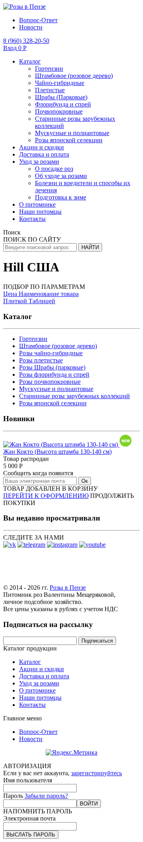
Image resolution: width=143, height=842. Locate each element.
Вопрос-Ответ (38, 20)
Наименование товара (48, 293)
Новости (31, 27)
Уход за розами (39, 161)
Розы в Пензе (68, 587)
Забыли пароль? (46, 795)
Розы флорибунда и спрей (54, 374)
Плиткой (16, 301)
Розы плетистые (41, 360)
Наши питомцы (40, 211)
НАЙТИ (90, 247)
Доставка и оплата (44, 154)
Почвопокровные (59, 111)
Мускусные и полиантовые (72, 133)
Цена (10, 293)
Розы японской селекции (68, 140)
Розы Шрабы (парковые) (52, 367)
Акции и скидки (41, 147)
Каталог (30, 61)
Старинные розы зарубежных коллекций (74, 396)
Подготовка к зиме (60, 197)
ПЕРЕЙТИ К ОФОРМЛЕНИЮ (46, 495)
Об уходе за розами (61, 175)
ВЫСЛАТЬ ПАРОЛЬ (30, 835)
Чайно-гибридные (59, 82)
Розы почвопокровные (50, 381)
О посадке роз (54, 168)
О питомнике (37, 204)
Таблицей (42, 301)
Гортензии (49, 68)
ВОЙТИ (89, 804)
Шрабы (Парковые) (61, 97)
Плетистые (50, 90)
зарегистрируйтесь (96, 773)
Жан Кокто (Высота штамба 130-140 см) (57, 451)
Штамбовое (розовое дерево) (74, 75)
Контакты (32, 218)
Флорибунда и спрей (63, 104)
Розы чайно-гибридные (51, 353)
